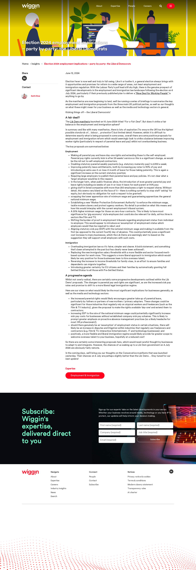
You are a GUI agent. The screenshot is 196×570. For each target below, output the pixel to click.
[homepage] (30, 472)
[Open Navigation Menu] (171, 6)
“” (152, 93)
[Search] (160, 6)
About (99, 6)
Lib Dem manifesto (80, 122)
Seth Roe (35, 96)
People (131, 6)
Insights (35, 64)
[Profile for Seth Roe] (24, 98)
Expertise (115, 6)
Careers (147, 6)
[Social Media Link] (171, 471)
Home (25, 64)
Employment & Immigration (85, 375)
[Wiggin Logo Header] (30, 6)
